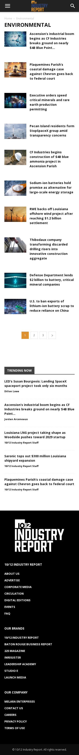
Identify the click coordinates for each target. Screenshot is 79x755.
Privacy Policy (15, 721)
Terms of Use (14, 728)
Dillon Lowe (11, 391)
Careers (10, 715)
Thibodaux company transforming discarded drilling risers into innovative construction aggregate (49, 249)
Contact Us (13, 708)
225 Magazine (14, 651)
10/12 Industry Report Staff (21, 442)
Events (9, 607)
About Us (12, 574)
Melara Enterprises (19, 701)
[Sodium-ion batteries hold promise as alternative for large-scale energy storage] (15, 188)
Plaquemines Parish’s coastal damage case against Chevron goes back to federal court (39, 481)
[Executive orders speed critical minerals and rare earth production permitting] (15, 100)
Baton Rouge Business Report (28, 644)
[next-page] (52, 335)
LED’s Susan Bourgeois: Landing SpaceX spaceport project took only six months (35, 383)
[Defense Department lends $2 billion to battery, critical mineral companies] (15, 280)
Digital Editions (17, 600)
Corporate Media (18, 587)
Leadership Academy (20, 664)
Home (8, 18)
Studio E (11, 671)
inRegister (12, 657)
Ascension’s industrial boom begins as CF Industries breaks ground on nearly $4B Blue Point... (39, 409)
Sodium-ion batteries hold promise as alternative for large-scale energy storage (51, 187)
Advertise (12, 580)
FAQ (7, 613)
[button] (7, 6)
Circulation (14, 594)
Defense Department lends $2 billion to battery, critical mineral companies (52, 279)
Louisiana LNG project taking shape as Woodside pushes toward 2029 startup (35, 434)
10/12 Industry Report (21, 638)
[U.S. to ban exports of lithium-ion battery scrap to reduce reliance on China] (15, 306)
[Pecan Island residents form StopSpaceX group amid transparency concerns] (15, 131)
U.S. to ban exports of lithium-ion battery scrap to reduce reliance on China (52, 306)
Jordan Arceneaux (16, 419)
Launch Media (15, 677)
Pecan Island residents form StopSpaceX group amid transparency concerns (52, 130)
